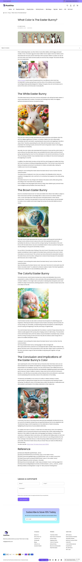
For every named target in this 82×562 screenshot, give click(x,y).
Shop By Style (30, 9)
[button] (67, 5)
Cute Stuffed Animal (71, 544)
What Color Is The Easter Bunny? (19, 12)
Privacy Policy (53, 538)
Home (5, 12)
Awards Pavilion (38, 546)
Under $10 (68, 542)
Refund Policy (53, 544)
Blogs (9, 12)
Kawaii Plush (69, 546)
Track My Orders (54, 534)
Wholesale (36, 540)
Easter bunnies (21, 80)
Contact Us (37, 538)
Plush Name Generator (55, 536)
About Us (36, 534)
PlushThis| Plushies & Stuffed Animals (13, 559)
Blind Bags (48, 9)
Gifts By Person (39, 9)
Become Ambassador (55, 546)
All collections (69, 547)
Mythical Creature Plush (71, 540)
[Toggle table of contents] (80, 48)
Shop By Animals (20, 9)
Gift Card (68, 549)
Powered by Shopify (24, 559)
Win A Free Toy (37, 536)
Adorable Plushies (70, 538)
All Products (69, 534)
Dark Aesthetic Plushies (71, 536)
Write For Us (37, 544)
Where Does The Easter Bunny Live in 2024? (38, 444)
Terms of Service (54, 542)
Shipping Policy (53, 540)
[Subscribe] (55, 519)
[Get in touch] (74, 5)
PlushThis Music (53, 547)
